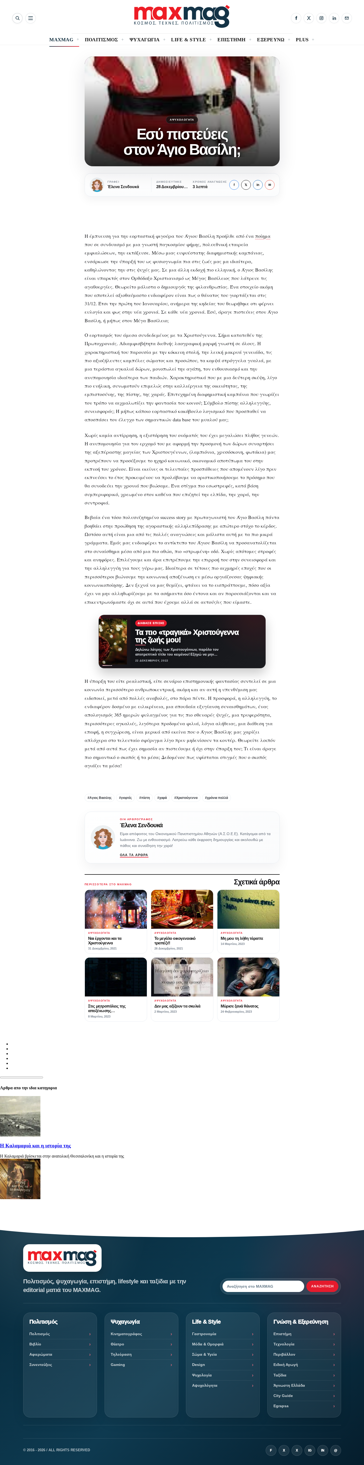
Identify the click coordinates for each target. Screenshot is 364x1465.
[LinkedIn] (334, 18)
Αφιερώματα (40, 1354)
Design (198, 1364)
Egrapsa (281, 1406)
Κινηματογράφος (126, 1334)
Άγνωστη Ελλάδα (289, 1385)
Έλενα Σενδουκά (141, 825)
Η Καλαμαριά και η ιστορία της (35, 1145)
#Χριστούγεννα (185, 798)
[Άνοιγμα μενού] (30, 18)
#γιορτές (125, 798)
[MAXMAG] (182, 16)
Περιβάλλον (284, 1354)
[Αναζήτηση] (17, 18)
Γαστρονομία (204, 1334)
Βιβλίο (35, 1344)
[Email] (347, 18)
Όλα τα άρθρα (134, 855)
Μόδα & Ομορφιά (208, 1344)
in (257, 185)
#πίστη (144, 798)
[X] (309, 18)
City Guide (283, 1395)
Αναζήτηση (322, 1286)
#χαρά (162, 798)
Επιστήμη (282, 1334)
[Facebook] (296, 18)
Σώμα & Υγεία (204, 1354)
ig (309, 1450)
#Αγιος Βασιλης (100, 798)
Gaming (118, 1364)
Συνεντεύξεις (40, 1364)
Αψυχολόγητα (182, 119)
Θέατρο (117, 1344)
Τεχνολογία (283, 1344)
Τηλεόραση (121, 1354)
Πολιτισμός (39, 1334)
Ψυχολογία (202, 1375)
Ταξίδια (279, 1375)
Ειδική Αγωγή (285, 1364)
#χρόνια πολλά (216, 798)
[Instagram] (321, 18)
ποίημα (263, 236)
